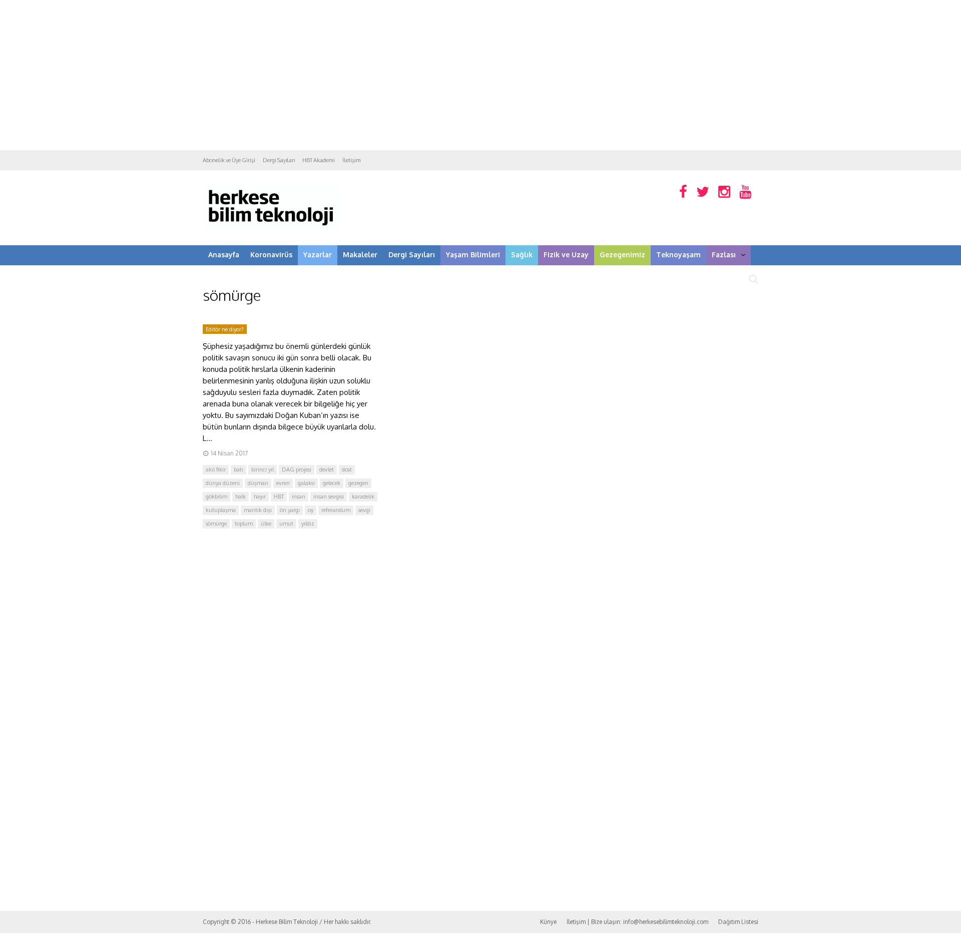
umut (286, 523)
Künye (548, 921)
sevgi (364, 510)
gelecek (331, 483)
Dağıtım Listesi (738, 921)
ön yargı (290, 510)
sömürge (216, 523)
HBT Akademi (318, 160)
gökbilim (216, 496)
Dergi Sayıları (279, 160)
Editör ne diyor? (225, 329)
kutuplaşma (221, 510)
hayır (260, 496)
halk (240, 496)
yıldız (307, 523)
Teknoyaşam (678, 254)
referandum (335, 510)
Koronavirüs (271, 254)
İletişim (351, 160)
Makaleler (360, 254)
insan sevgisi (328, 496)
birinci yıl (262, 469)
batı (238, 469)
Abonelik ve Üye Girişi (229, 160)
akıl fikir (216, 469)
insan (298, 496)
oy (310, 510)
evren (283, 483)
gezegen (358, 483)
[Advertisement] (480, 75)
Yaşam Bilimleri (473, 254)
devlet (326, 469)
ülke (266, 523)
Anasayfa (223, 254)
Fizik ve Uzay (566, 254)
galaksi (306, 483)
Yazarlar (317, 254)
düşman (258, 483)
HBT (279, 496)
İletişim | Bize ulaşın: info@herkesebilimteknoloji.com (637, 921)
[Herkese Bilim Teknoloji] (271, 228)
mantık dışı (258, 510)
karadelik (363, 496)
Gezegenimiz (622, 254)
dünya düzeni (223, 483)
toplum (244, 523)
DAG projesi (296, 469)
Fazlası (724, 254)
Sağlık (522, 254)
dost (347, 469)
